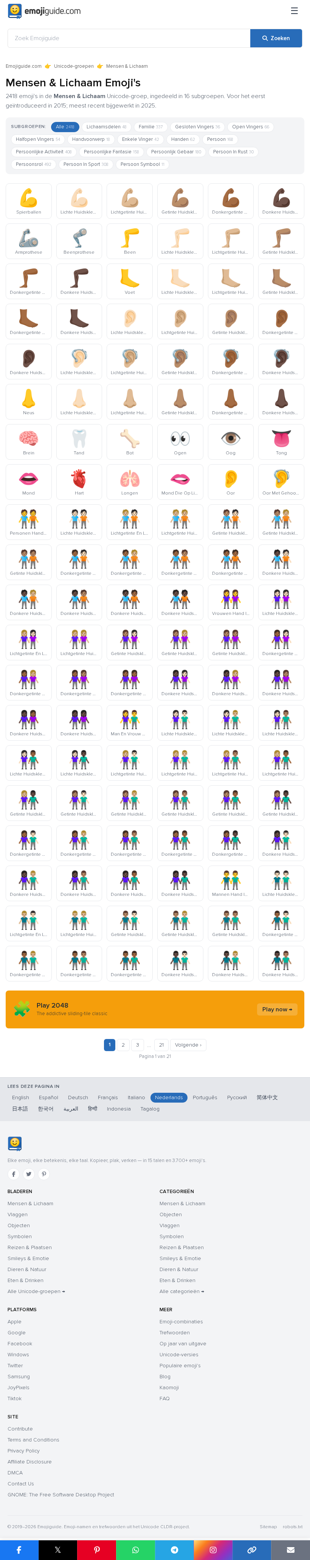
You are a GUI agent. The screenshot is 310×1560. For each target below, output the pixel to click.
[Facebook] (14, 1174)
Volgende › (188, 1045)
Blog (165, 1376)
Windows (18, 1354)
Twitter (15, 1365)
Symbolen (20, 1236)
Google (17, 1332)
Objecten (19, 1225)
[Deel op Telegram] (174, 1550)
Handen (183, 139)
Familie (151, 127)
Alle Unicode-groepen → (36, 1291)
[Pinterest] (44, 1174)
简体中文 (267, 1097)
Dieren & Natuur (27, 1269)
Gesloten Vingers (197, 127)
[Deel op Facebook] (19, 1550)
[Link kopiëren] (251, 1550)
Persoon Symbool (142, 164)
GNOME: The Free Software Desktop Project (61, 1494)
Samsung (19, 1376)
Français (108, 1097)
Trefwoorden (175, 1332)
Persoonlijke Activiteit (44, 152)
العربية (71, 1109)
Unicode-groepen (74, 66)
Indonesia (119, 1109)
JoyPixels (18, 1387)
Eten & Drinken (25, 1280)
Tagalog (150, 1109)
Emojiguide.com (24, 66)
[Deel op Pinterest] (96, 1550)
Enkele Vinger (140, 139)
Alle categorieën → (182, 1291)
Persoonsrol (33, 164)
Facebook (20, 1343)
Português (205, 1097)
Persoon (220, 139)
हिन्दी (92, 1109)
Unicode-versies (179, 1354)
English (20, 1097)
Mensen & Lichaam (30, 1203)
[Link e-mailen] (290, 1550)
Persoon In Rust (233, 152)
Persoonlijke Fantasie (111, 152)
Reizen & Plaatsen (30, 1247)
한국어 (46, 1109)
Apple (15, 1321)
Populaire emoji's (180, 1365)
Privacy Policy (24, 1451)
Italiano (136, 1097)
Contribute (20, 1429)
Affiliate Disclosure (30, 1462)
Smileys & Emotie (28, 1258)
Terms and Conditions (33, 1440)
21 (161, 1045)
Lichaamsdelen (107, 127)
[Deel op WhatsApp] (135, 1550)
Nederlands (169, 1097)
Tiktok (15, 1398)
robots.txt (292, 1527)
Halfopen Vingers (38, 139)
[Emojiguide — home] (44, 11)
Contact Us (21, 1483)
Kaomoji (169, 1387)
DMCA (15, 1473)
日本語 (20, 1109)
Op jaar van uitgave (183, 1343)
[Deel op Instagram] (213, 1550)
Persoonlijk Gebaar (176, 152)
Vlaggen (18, 1214)
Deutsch (78, 1097)
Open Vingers (250, 127)
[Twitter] (29, 1174)
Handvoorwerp (91, 139)
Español (48, 1097)
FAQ (165, 1398)
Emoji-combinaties (181, 1321)
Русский (237, 1097)
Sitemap (268, 1527)
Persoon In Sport (86, 164)
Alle (65, 127)
